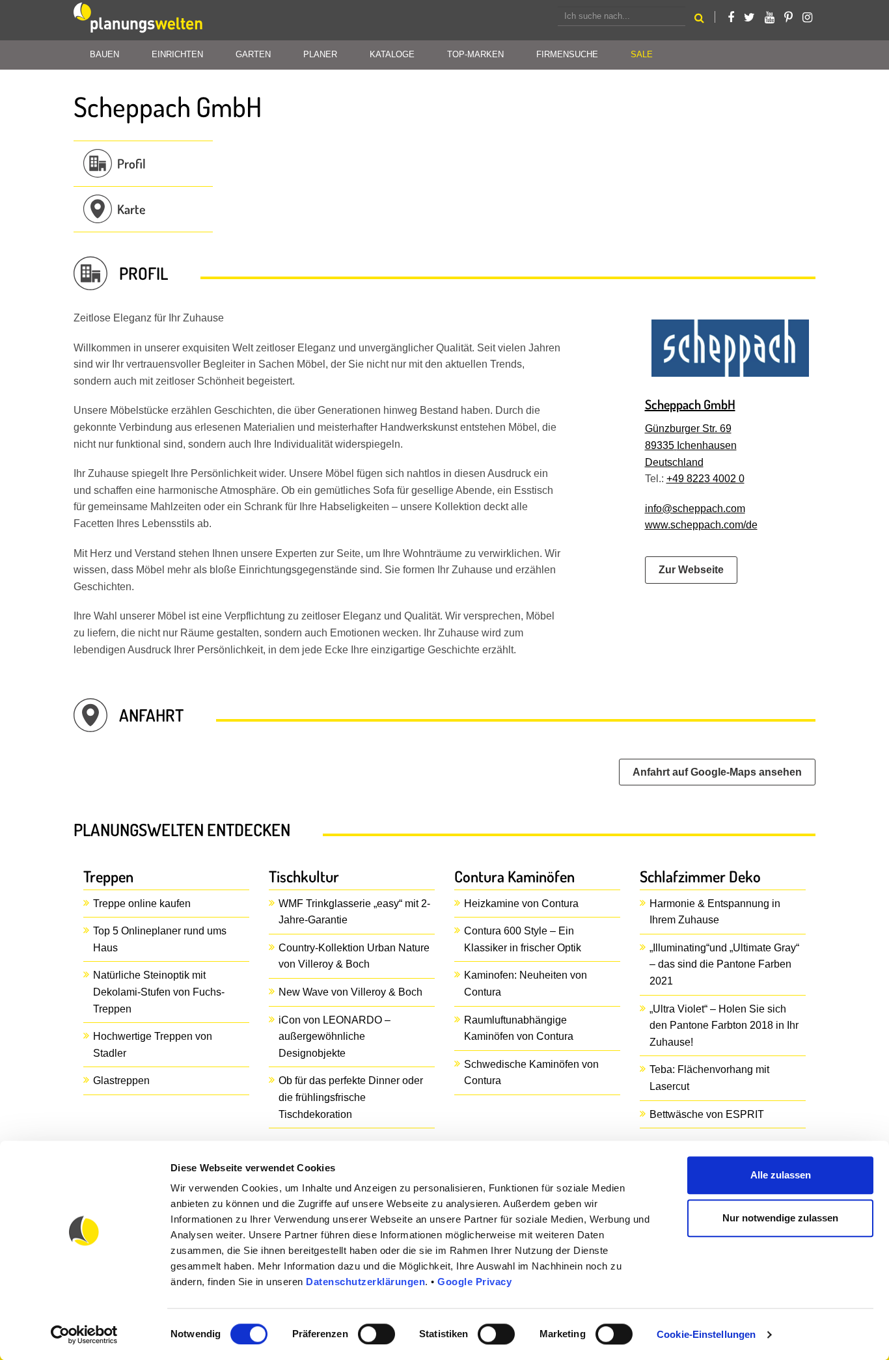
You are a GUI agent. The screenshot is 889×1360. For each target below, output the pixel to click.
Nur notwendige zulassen (780, 1217)
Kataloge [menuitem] (392, 54)
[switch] (376, 1334)
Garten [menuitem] (253, 54)
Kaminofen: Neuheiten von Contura (525, 984)
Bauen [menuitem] (104, 54)
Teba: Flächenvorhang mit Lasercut (709, 1078)
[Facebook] (731, 17)
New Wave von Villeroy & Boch (350, 992)
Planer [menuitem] (320, 54)
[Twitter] (749, 17)
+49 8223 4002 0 (705, 478)
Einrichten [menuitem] (177, 54)
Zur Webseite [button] (691, 569)
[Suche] (699, 19)
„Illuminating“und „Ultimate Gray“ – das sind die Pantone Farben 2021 (724, 964)
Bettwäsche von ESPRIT (707, 1114)
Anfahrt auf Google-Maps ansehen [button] (717, 772)
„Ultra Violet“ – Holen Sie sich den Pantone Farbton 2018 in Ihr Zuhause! (724, 1025)
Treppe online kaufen (142, 903)
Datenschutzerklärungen (365, 1281)
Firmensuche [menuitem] (567, 54)
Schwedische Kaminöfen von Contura (531, 1073)
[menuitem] (641, 55)
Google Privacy (474, 1281)
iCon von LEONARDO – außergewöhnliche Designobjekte (334, 1036)
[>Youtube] (769, 17)
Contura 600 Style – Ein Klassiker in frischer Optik (522, 939)
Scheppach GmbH (690, 404)
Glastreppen (121, 1080)
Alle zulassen (780, 1174)
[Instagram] (807, 17)
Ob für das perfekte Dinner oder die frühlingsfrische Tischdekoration (351, 1097)
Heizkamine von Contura (521, 903)
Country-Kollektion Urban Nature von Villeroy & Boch (354, 956)
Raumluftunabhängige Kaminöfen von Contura (518, 1028)
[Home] (139, 20)
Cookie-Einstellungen (706, 1334)
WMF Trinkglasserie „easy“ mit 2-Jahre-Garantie (354, 912)
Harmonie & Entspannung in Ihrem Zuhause (715, 912)
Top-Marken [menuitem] (475, 54)
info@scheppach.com (695, 508)
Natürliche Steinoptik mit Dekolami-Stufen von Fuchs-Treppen (159, 992)
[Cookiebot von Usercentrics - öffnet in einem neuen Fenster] (84, 1334)
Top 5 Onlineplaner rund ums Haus (159, 939)
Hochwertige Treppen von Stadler (152, 1045)
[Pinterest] (788, 17)
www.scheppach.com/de (701, 524)
